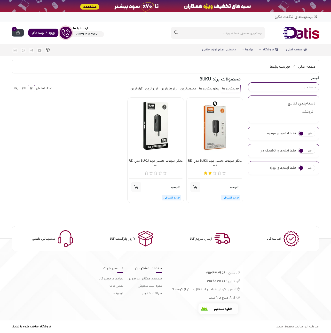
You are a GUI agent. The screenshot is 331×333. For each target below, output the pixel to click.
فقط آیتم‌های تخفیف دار (278, 150)
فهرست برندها (280, 66)
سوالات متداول (152, 293)
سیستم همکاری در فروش (144, 278)
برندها (249, 49)
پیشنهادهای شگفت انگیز (295, 17)
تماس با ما (116, 285)
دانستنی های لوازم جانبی (219, 49)
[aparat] (48, 50)
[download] (218, 308)
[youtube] (40, 50)
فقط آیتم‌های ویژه (282, 167)
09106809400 (220, 281)
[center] (176, 33)
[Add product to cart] (195, 187)
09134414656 (220, 273)
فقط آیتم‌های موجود (281, 133)
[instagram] (15, 50)
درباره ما (118, 293)
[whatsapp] (23, 50)
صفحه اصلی (294, 49)
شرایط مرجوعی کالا (111, 278)
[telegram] (31, 50)
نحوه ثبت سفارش (150, 285)
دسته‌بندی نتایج (301, 103)
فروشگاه (268, 49)
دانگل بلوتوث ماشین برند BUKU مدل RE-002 (215, 163)
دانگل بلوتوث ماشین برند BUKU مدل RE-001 (155, 163)
